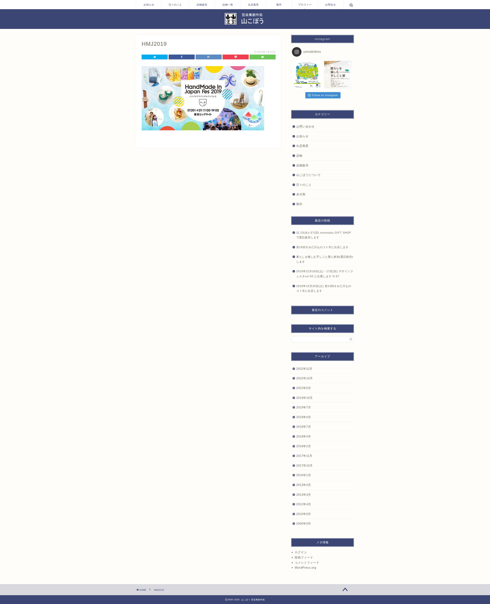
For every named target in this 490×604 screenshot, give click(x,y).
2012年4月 (303, 504)
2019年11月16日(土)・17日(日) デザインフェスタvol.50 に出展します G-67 (324, 274)
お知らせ (149, 4)
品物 (299, 155)
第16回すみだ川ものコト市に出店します (322, 247)
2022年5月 (303, 388)
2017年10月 (304, 465)
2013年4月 (303, 484)
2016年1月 (303, 475)
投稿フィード (304, 557)
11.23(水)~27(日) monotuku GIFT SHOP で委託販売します (323, 235)
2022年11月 (304, 368)
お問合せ (330, 4)
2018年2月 (303, 446)
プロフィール (305, 6)
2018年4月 (303, 436)
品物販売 (202, 4)
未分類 (300, 194)
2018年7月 (303, 426)
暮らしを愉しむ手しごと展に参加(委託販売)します (324, 259)
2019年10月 (304, 397)
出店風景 (253, 4)
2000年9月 (303, 523)
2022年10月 (304, 378)
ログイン (301, 552)
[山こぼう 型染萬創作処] (245, 24)
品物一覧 (227, 4)
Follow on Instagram (325, 95)
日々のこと (175, 4)
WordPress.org (305, 567)
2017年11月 (304, 455)
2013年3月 (303, 494)
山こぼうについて (308, 175)
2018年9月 (303, 417)
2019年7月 (303, 407)
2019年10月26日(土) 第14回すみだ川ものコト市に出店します (323, 289)
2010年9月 (303, 514)
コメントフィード (307, 562)
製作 (279, 4)
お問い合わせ (305, 126)
